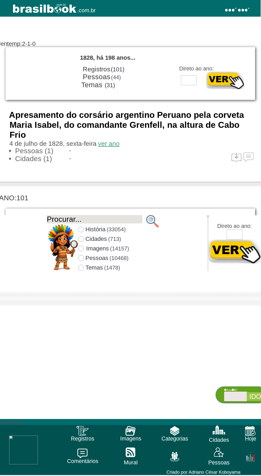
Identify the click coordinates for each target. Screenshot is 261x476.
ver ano (109, 143)
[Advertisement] (130, 392)
